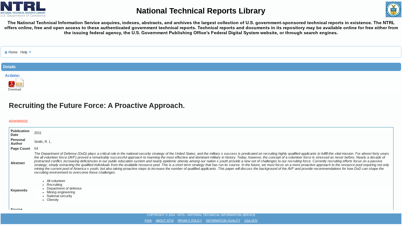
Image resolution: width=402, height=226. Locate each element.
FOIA (148, 220)
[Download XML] (19, 86)
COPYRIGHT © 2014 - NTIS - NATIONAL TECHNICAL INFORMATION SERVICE (201, 215)
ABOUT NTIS (165, 220)
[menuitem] (10, 52)
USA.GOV (251, 220)
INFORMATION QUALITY (223, 220)
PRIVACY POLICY (190, 220)
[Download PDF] (11, 86)
